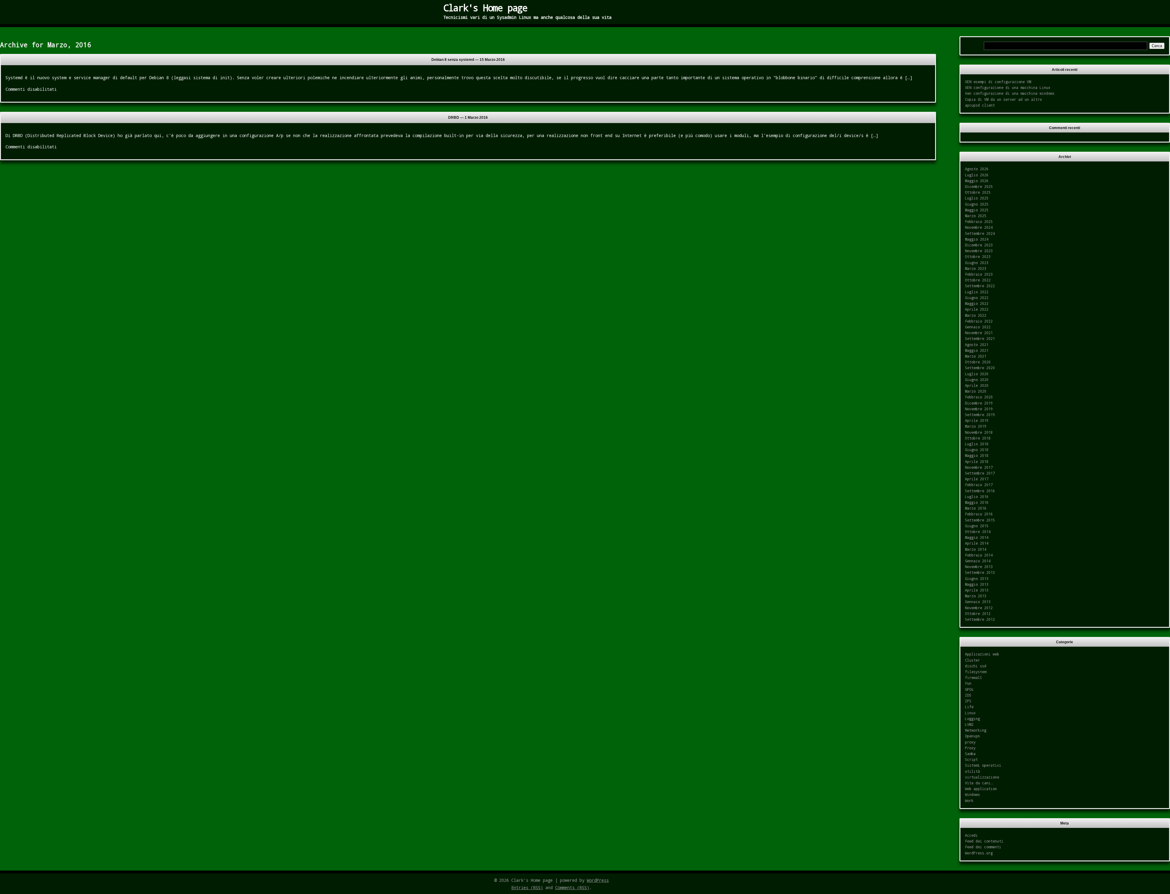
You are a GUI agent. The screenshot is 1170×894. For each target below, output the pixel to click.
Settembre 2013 (980, 572)
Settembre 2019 (980, 414)
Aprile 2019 (976, 420)
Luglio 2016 (976, 496)
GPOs (969, 689)
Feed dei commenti (983, 846)
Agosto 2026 (976, 168)
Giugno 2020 (976, 379)
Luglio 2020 (976, 373)
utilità (972, 771)
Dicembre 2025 (979, 186)
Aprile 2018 (976, 461)
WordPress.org (979, 852)
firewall (973, 677)
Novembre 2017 (979, 467)
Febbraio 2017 (979, 484)
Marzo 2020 (975, 391)
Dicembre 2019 (979, 403)
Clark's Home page (485, 8)
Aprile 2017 (976, 478)
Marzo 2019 (975, 426)
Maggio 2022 (976, 303)
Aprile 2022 (976, 309)
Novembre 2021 (979, 332)
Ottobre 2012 (978, 613)
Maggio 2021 (976, 350)
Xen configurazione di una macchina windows (1010, 93)
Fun (968, 683)
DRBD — (468, 117)
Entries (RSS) (527, 887)
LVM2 (969, 724)
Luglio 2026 (976, 174)
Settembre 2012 (980, 619)
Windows (972, 794)
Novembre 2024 (979, 227)
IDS (968, 695)
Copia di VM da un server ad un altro (1003, 99)
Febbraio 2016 (979, 513)
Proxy (970, 747)
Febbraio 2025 (979, 221)
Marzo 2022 (975, 315)
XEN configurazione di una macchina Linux (1007, 87)
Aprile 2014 (976, 543)
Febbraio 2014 (979, 555)
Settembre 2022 (980, 285)
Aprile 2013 (976, 590)
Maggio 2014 (976, 537)
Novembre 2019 (979, 408)
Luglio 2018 (976, 443)
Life (969, 706)
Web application (981, 788)
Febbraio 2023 (979, 274)
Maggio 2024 (976, 239)
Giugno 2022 (976, 297)
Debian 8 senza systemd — (468, 60)
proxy (970, 742)
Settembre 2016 (980, 490)
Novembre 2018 (979, 432)
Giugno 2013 (976, 578)
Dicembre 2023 (979, 244)
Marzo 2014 (975, 549)
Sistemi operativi (983, 765)
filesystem (975, 671)
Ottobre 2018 (978, 438)
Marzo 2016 (975, 508)
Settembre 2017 (980, 473)
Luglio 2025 (976, 198)
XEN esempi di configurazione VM (998, 81)
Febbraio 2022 (979, 321)
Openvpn (972, 735)
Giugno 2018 (976, 449)
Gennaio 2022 (978, 326)
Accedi (971, 835)
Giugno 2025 (976, 204)
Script (971, 759)
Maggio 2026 (976, 180)
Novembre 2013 (979, 566)
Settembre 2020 (980, 367)
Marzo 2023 (975, 268)
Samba (970, 753)
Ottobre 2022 (978, 279)
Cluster (972, 660)
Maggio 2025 (976, 209)
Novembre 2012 (979, 607)
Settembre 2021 (980, 338)
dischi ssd (975, 665)
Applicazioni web (982, 654)
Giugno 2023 (976, 262)
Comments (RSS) (572, 887)
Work (969, 800)
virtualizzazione (982, 777)
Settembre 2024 (980, 233)
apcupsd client (980, 105)
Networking (975, 730)
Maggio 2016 (976, 502)
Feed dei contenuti (984, 841)
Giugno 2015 (976, 525)
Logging (972, 718)
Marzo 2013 (975, 595)
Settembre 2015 (980, 520)
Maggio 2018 (976, 455)
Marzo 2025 (975, 215)
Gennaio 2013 (978, 601)
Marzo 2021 (975, 356)
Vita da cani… (979, 782)
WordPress (598, 880)
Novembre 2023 (979, 250)
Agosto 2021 (976, 344)
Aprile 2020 (976, 385)
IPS (968, 700)
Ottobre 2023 (978, 256)
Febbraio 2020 (979, 396)
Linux (970, 712)
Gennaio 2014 (978, 560)
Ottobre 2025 (978, 192)
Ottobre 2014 (978, 531)
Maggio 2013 (976, 584)
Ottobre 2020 (978, 361)
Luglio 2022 (976, 291)
